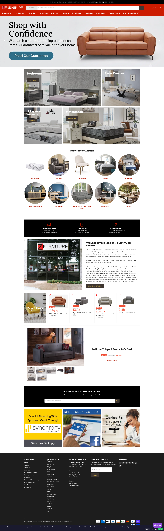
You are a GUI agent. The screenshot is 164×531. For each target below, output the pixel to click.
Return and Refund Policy (31, 480)
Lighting (49, 491)
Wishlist (49, 506)
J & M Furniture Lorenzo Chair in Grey (82, 313)
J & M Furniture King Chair (127, 312)
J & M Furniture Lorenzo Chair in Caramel (58, 314)
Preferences (154, 529)
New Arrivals (50, 501)
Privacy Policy (125, 527)
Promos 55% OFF (133, 13)
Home (26, 462)
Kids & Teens (50, 487)
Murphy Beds (89, 13)
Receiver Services (29, 475)
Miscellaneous (77, 13)
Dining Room (55, 13)
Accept (160, 529)
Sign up (95, 475)
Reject (147, 529)
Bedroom (66, 13)
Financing (27, 470)
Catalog (26, 465)
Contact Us (27, 487)
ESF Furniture (32, 13)
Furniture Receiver (114, 13)
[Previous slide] (4, 41)
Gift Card (49, 504)
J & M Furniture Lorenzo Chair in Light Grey (105, 315)
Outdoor (49, 489)
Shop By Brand (101, 13)
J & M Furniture (19, 13)
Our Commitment (29, 485)
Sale (124, 13)
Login (154, 8)
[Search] (141, 8)
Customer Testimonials (30, 472)
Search (26, 519)
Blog (48, 511)
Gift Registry (50, 509)
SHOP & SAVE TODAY (95, 286)
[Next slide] (159, 41)
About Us (27, 467)
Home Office (50, 484)
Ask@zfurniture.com (74, 485)
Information (27, 477)
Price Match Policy (29, 482)
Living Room (44, 13)
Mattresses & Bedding (53, 479)
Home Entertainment (53, 482)
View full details (112, 360)
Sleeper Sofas (6, 13)
